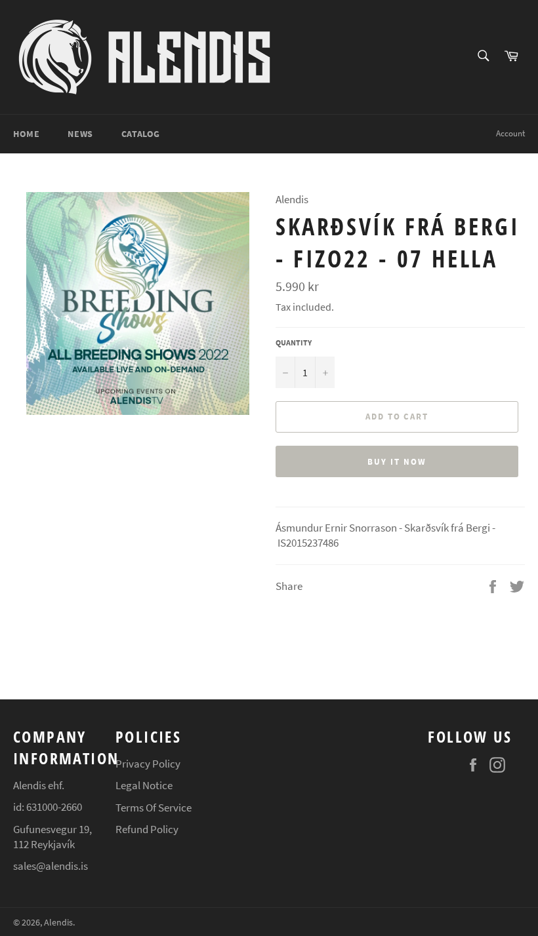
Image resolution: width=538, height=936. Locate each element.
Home (26, 134)
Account (510, 133)
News (80, 134)
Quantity (294, 342)
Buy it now (396, 461)
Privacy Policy (147, 763)
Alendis (58, 922)
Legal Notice (144, 785)
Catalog (140, 134)
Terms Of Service (153, 807)
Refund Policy (146, 829)
